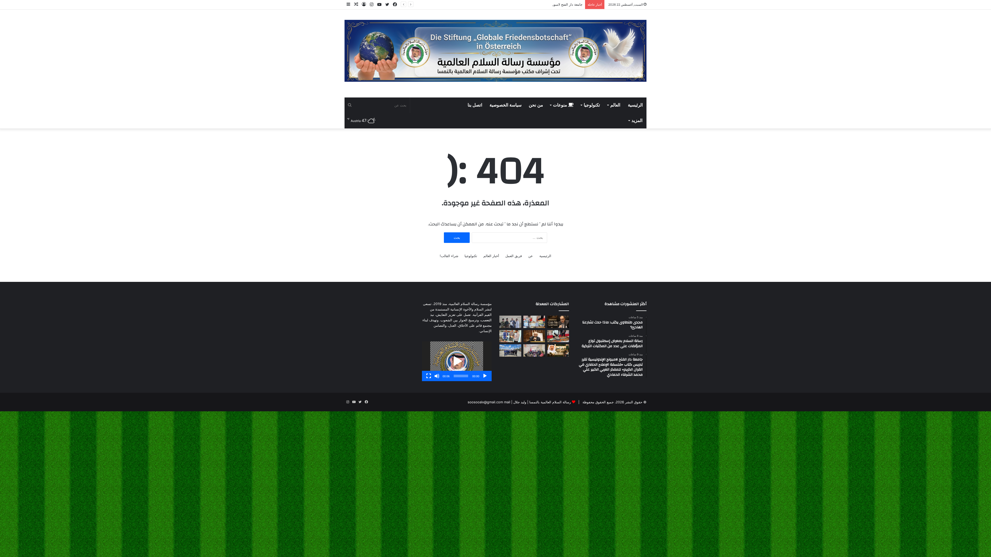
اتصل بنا (475, 105)
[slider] (461, 376)
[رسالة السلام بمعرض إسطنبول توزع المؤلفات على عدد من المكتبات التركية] (534, 322)
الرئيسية (635, 105)
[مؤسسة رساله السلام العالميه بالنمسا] (495, 51)
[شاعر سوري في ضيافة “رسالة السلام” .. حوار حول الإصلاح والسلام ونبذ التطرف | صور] (510, 336)
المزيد (637, 120)
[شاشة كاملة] (428, 376)
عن (530, 256)
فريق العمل (513, 256)
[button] (456, 361)
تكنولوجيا (592, 105)
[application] (457, 361)
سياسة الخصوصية (506, 105)
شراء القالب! (449, 256)
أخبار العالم (491, 256)
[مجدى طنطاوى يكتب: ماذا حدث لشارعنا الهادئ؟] (558, 322)
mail (507, 402)
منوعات (560, 105)
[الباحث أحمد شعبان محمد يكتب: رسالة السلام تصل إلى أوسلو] (534, 336)
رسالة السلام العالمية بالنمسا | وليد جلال (541, 402)
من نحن (536, 105)
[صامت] (436, 376)
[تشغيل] (484, 376)
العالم (615, 105)
